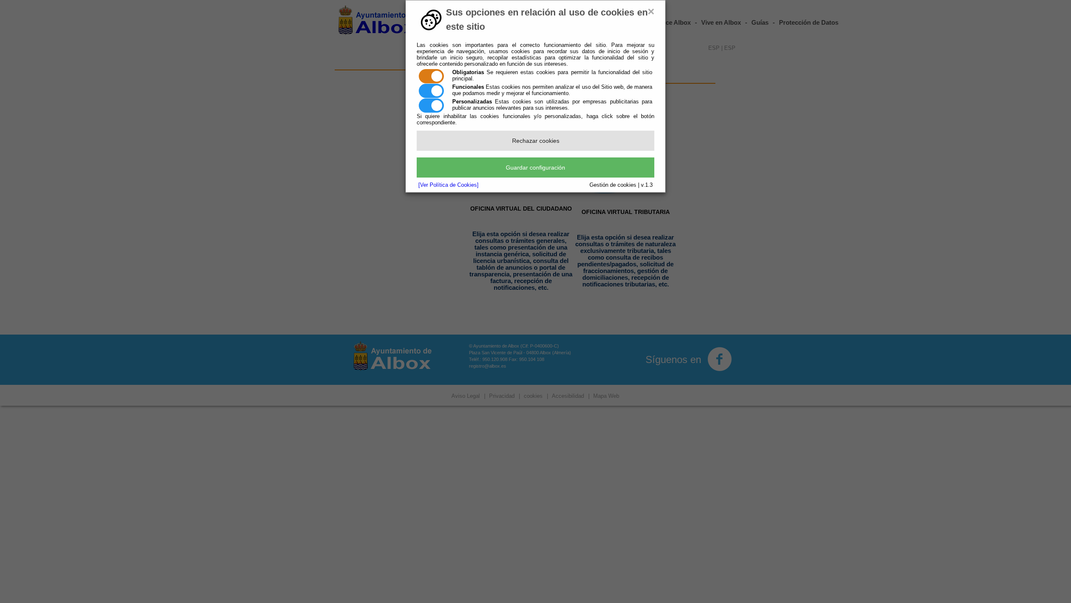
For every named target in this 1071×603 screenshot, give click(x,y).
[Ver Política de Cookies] (448, 185)
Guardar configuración (535, 167)
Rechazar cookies (535, 140)
